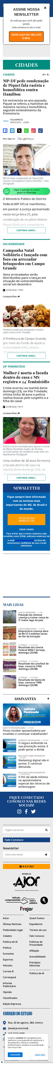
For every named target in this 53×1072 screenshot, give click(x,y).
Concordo (15, 1054)
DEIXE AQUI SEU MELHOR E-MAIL (26, 36)
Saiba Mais (40, 1055)
